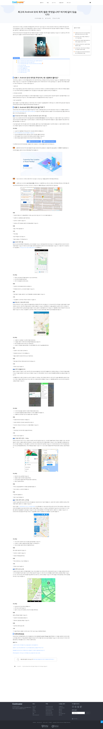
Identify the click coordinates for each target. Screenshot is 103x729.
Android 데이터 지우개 (50, 709)
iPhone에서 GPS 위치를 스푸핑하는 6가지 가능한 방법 (82, 37)
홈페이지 (41, 2)
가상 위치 (49, 18)
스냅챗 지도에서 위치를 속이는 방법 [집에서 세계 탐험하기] (25, 645)
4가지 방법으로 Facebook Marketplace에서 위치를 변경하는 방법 (82, 52)
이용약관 (34, 722)
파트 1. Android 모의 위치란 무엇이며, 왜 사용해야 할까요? (30, 60)
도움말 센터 (61, 706)
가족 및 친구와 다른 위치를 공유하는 (27, 247)
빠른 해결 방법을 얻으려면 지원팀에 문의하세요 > (43, 659)
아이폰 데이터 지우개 (49, 715)
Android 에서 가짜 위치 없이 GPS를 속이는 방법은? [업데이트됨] (82, 48)
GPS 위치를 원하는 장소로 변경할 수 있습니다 (24, 132)
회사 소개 (34, 706)
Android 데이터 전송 (49, 706)
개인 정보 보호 (39, 722)
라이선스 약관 (45, 722)
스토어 (34, 709)
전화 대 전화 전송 (49, 710)
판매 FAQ (60, 710)
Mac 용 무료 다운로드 (49, 141)
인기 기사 (34, 712)
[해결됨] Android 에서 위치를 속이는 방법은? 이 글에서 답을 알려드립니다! (29, 650)
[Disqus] (42, 687)
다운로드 (34, 710)
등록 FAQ (60, 715)
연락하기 (34, 707)
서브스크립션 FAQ (62, 713)
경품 (33, 713)
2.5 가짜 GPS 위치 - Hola (24, 69)
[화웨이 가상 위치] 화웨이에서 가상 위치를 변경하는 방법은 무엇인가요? (28, 647)
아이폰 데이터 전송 (49, 712)
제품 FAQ (60, 709)
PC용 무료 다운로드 (34, 141)
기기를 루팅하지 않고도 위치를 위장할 (27, 506)
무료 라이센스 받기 (36, 715)
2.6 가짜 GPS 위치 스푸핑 (24, 71)
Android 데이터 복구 (49, 707)
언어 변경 (75, 718)
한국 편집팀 (38, 18)
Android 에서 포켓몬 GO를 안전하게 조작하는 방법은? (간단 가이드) (82, 41)
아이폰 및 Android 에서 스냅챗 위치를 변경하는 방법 (82, 45)
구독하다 (87, 713)
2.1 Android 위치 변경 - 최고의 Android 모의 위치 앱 (30, 63)
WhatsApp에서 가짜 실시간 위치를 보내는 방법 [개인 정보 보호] (26, 653)
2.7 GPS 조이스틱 (22, 72)
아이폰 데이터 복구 (49, 713)
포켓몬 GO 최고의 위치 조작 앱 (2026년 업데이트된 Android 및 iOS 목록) (82, 33)
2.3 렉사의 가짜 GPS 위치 (24, 66)
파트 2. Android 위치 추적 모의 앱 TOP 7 (26, 62)
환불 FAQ (60, 712)
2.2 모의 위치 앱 (22, 65)
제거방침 (50, 722)
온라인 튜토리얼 (61, 707)
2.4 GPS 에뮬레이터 (23, 68)
